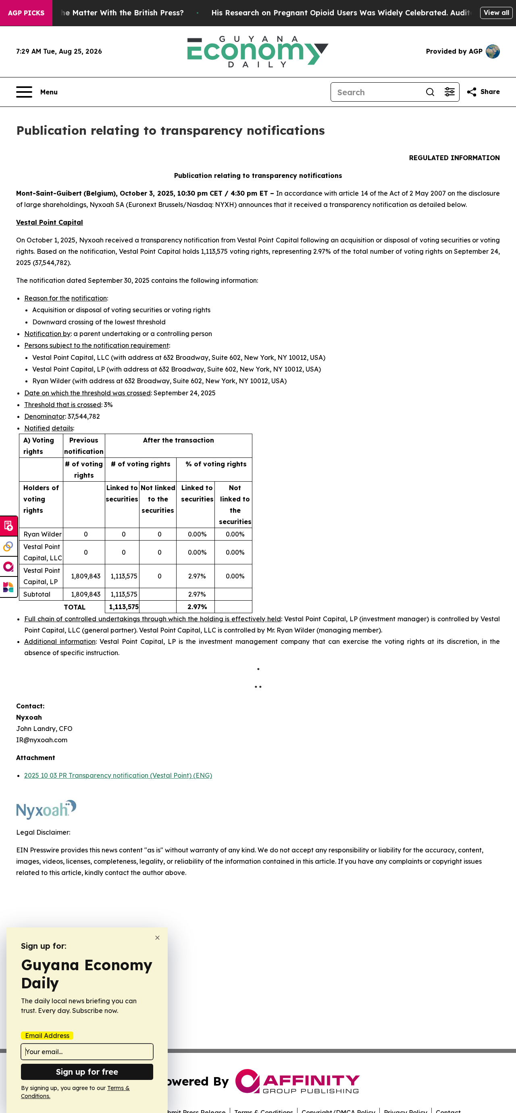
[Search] (430, 92)
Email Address (47, 1036)
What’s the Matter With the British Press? (107, 12)
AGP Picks (26, 13)
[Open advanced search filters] (449, 92)
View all (496, 12)
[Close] (157, 938)
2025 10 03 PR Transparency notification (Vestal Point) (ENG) (118, 775)
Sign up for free (87, 1072)
